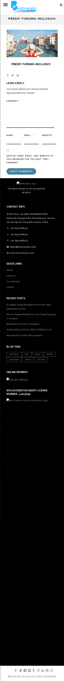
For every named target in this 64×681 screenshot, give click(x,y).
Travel (28, 360)
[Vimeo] (28, 670)
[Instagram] (50, 670)
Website (47, 135)
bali (27, 354)
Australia (14, 354)
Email (28, 135)
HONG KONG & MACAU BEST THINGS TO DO (29, 329)
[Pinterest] (45, 670)
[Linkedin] (41, 670)
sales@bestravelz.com (23, 247)
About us (11, 275)
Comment (13, 101)
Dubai (37, 354)
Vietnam (41, 360)
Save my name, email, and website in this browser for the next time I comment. (29, 159)
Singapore (14, 360)
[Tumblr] (32, 670)
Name (10, 135)
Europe (49, 354)
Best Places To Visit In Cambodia (22, 324)
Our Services (12, 281)
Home (9, 270)
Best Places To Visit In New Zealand (24, 335)
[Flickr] (23, 670)
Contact (10, 287)
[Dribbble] (37, 670)
